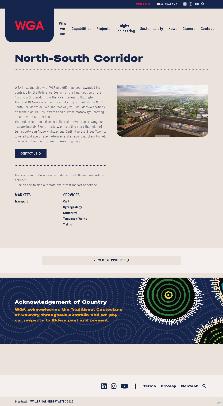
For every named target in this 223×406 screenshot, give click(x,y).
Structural (70, 213)
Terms (149, 386)
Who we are (62, 28)
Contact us (28, 153)
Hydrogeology (72, 207)
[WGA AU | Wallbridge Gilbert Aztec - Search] (204, 386)
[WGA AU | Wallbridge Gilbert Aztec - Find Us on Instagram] (191, 4)
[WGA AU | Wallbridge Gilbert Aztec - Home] (29, 25)
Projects (103, 28)
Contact (207, 28)
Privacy (168, 386)
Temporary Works (75, 219)
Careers (189, 28)
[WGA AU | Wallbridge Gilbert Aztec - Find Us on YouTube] (196, 4)
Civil (66, 201)
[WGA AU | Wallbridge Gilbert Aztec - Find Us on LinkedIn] (185, 4)
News (172, 28)
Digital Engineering (125, 28)
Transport (21, 201)
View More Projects (110, 260)
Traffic (67, 224)
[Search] (203, 4)
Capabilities (81, 28)
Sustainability (151, 28)
